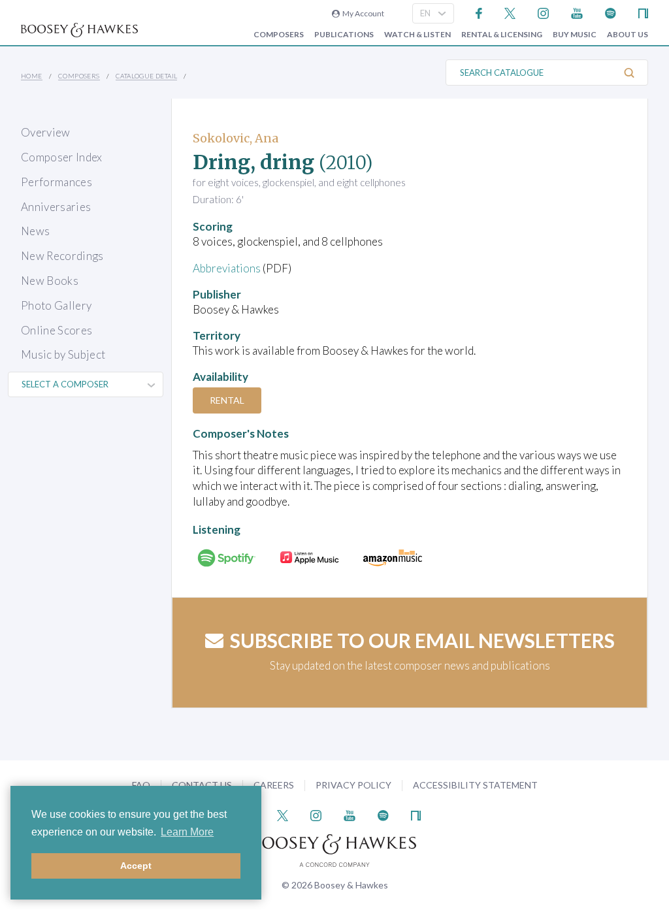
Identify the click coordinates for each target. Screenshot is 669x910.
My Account (362, 13)
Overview (46, 132)
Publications (344, 34)
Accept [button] (136, 865)
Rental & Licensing (501, 34)
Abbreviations (227, 268)
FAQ (141, 784)
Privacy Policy (353, 784)
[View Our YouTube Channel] (577, 12)
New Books (49, 280)
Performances (56, 182)
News (35, 231)
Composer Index (62, 157)
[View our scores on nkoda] (643, 12)
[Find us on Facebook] (479, 12)
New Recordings (62, 256)
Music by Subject (63, 354)
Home (31, 76)
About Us (627, 34)
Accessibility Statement (475, 784)
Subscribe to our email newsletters (422, 640)
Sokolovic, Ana (235, 138)
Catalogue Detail (146, 76)
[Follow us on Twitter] (509, 12)
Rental (227, 400)
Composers (278, 34)
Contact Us (202, 784)
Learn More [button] (187, 831)
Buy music (574, 34)
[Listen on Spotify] (610, 12)
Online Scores (56, 330)
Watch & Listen (417, 34)
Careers (273, 784)
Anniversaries (56, 207)
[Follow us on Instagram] (543, 12)
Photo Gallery (56, 305)
